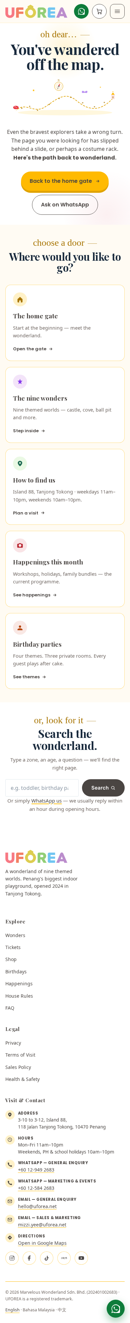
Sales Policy (18, 1067)
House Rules (19, 996)
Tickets (13, 947)
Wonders (15, 935)
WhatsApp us (46, 800)
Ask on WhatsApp (65, 204)
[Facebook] (29, 1258)
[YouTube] (81, 1258)
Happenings (19, 983)
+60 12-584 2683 (36, 1188)
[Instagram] (12, 1258)
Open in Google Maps (42, 1243)
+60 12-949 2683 (36, 1169)
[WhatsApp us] (81, 11)
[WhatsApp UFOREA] (116, 1309)
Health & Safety (22, 1079)
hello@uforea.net (37, 1206)
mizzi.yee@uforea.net (42, 1224)
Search (100, 788)
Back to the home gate (61, 181)
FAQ (9, 1008)
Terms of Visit (20, 1055)
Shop (11, 959)
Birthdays (16, 971)
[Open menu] (117, 11)
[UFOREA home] (36, 11)
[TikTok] (46, 1258)
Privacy (13, 1043)
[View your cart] (99, 11)
